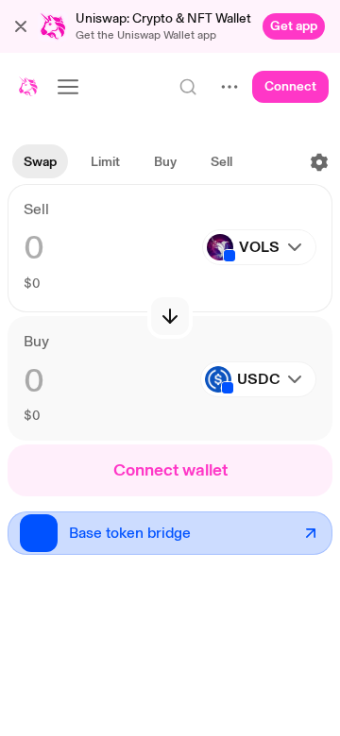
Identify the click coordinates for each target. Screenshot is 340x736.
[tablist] (127, 162)
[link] (294, 26)
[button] (20, 26)
